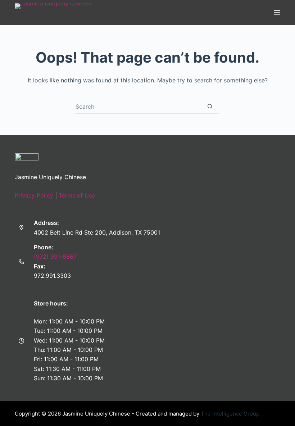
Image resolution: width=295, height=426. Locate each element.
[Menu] (277, 12)
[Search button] (209, 106)
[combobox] (138, 106)
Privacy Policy (34, 195)
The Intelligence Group (230, 413)
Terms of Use (77, 195)
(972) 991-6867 (55, 256)
